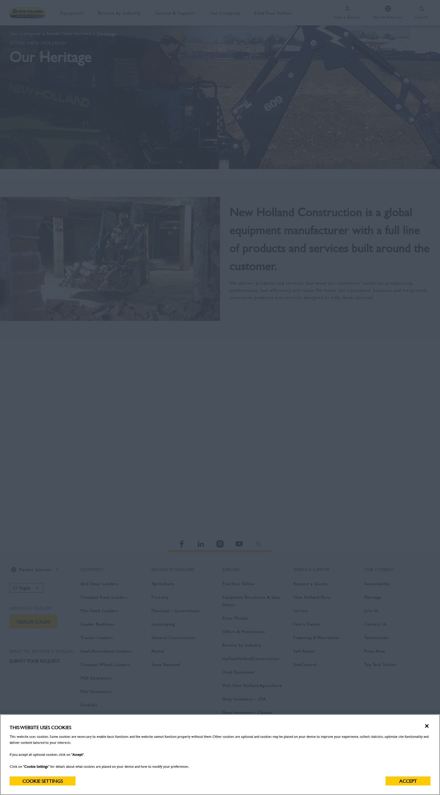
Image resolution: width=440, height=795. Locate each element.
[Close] (426, 726)
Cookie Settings (42, 780)
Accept (408, 780)
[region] (220, 754)
